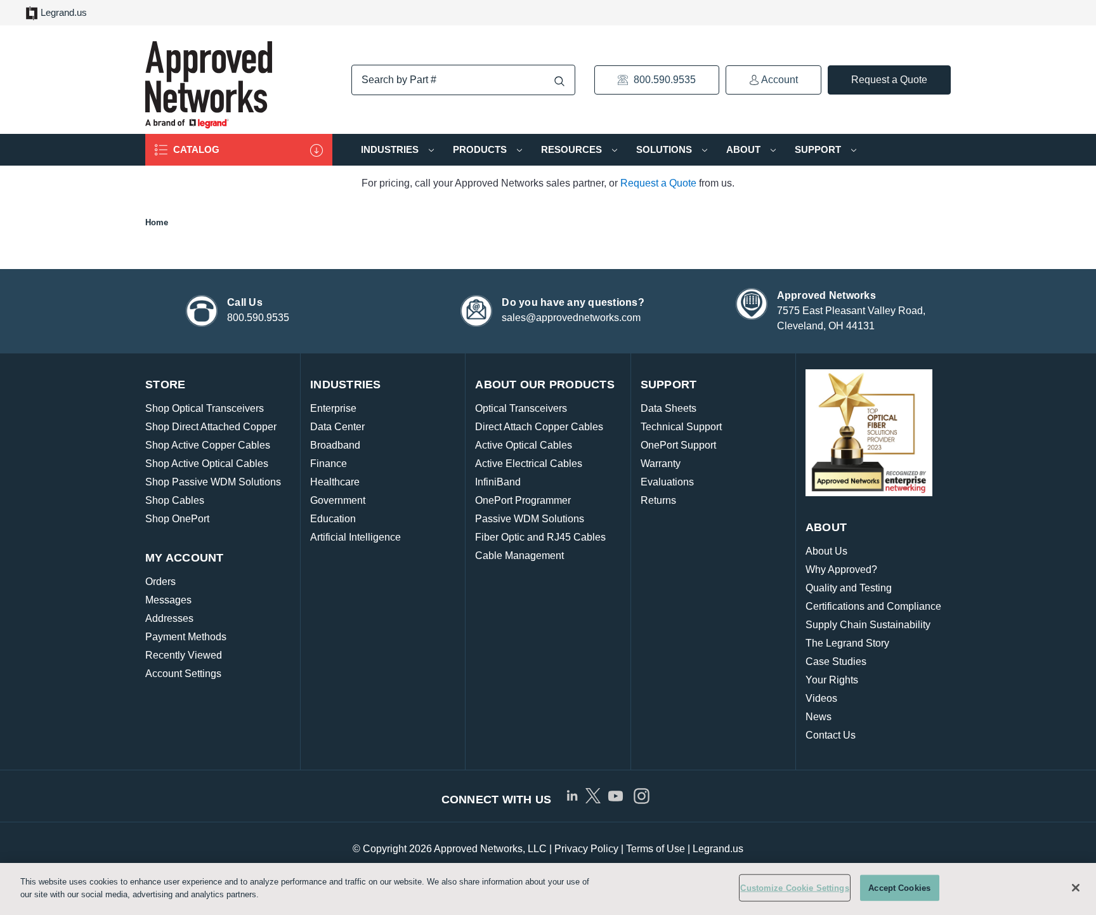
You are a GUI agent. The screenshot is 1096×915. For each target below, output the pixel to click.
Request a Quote (889, 79)
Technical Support (681, 426)
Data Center (337, 426)
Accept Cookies (899, 888)
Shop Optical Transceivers (204, 408)
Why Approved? (841, 569)
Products (481, 149)
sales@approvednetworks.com (571, 317)
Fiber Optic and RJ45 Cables (540, 537)
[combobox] (463, 80)
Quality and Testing (849, 588)
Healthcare (335, 482)
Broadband (335, 445)
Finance (328, 463)
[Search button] (559, 81)
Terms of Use (655, 848)
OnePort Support (678, 445)
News (819, 716)
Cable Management (519, 555)
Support (819, 149)
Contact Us (831, 735)
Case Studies (836, 661)
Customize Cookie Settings (794, 888)
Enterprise (333, 408)
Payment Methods (185, 636)
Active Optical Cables (523, 445)
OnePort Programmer (523, 500)
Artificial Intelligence (355, 537)
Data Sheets (668, 408)
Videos (821, 698)
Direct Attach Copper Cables (539, 426)
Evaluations (667, 482)
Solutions (665, 149)
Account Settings (183, 673)
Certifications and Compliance (873, 606)
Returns (658, 500)
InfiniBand (498, 482)
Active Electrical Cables (528, 463)
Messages (168, 600)
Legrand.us (64, 12)
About (744, 149)
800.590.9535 (663, 79)
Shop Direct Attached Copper (211, 426)
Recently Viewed (183, 655)
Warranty (661, 463)
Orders (160, 581)
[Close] (1076, 888)
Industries (391, 149)
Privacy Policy (586, 848)
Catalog (195, 149)
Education (333, 518)
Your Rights (832, 680)
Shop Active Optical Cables (206, 463)
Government (337, 500)
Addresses (169, 618)
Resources (572, 149)
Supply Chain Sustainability (868, 624)
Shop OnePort (177, 518)
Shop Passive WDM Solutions (213, 482)
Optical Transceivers (521, 408)
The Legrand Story (847, 643)
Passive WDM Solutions (529, 518)
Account (778, 79)
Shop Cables (174, 500)
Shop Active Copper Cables (207, 445)
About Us (826, 551)
